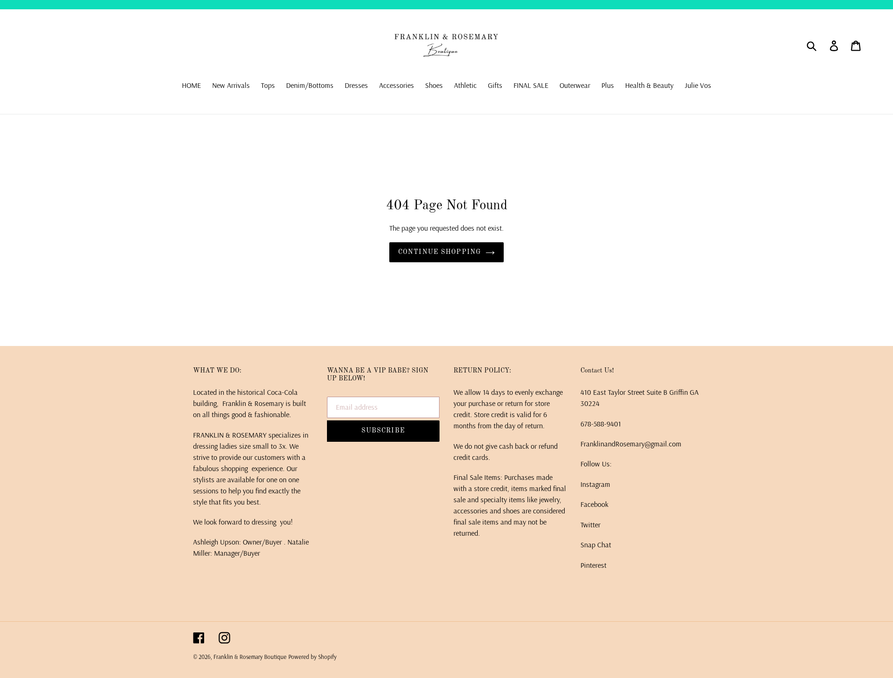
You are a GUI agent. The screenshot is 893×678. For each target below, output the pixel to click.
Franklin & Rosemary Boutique (250, 656)
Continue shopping (439, 252)
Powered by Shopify (312, 656)
